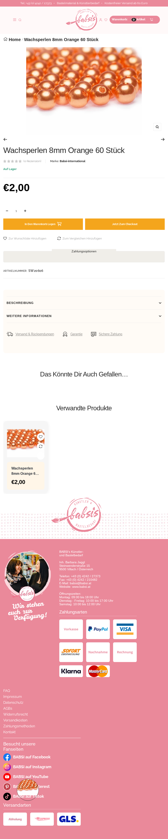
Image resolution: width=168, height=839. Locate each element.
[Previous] (5, 139)
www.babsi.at (81, 586)
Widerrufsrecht (15, 714)
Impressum (12, 697)
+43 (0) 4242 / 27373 (85, 576)
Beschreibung (20, 303)
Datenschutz (13, 702)
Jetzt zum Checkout (125, 224)
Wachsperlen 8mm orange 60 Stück (24, 471)
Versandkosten (15, 720)
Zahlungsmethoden (19, 726)
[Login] (100, 19)
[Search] (19, 19)
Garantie (76, 334)
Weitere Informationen (29, 316)
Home (15, 39)
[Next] (163, 139)
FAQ (6, 691)
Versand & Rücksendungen (35, 334)
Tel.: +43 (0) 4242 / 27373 (36, 3)
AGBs (7, 708)
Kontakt (9, 732)
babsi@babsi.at (80, 583)
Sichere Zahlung (110, 334)
